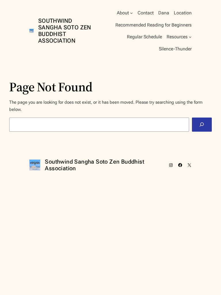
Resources (177, 36)
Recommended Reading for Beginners (153, 25)
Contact (146, 13)
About (123, 13)
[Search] (202, 125)
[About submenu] (131, 13)
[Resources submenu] (190, 36)
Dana (163, 13)
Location (183, 13)
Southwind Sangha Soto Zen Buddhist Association (64, 30)
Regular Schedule (144, 36)
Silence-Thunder (175, 49)
